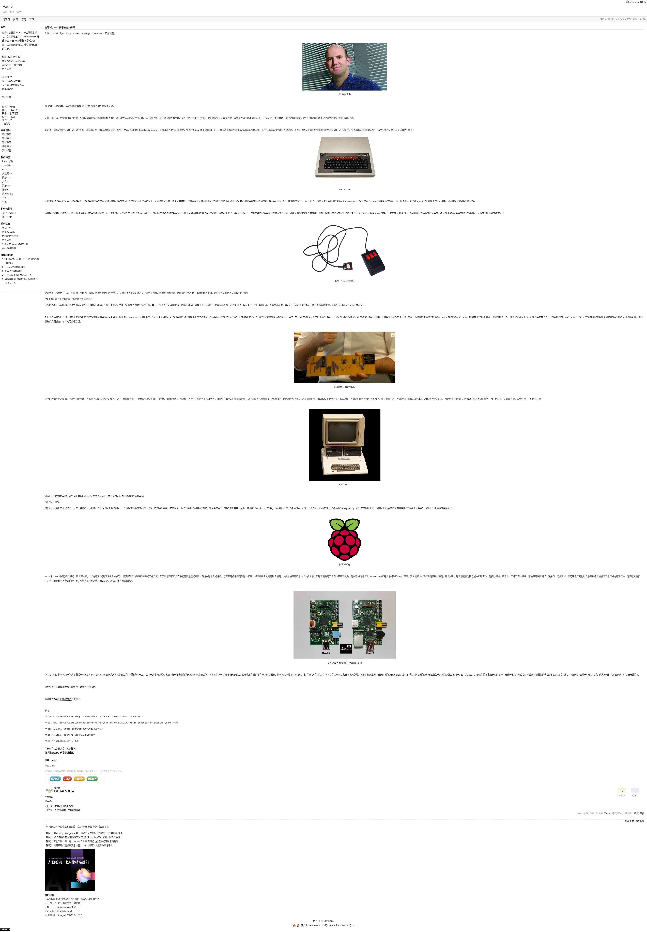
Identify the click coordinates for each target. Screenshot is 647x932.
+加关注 (48, 800)
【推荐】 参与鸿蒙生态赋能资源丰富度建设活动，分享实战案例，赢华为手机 (82, 837)
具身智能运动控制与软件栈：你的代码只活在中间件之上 (74, 898)
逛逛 (95, 826)
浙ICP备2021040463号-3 (341, 925)
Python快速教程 (10, 235)
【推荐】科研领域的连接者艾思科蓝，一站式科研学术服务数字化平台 (79, 845)
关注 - (70, 790)
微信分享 (92, 778)
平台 (5, 197)
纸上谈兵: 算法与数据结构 (15, 243)
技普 (5, 189)
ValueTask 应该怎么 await (59, 911)
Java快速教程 (9, 247)
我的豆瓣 (6, 97)
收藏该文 (79, 778)
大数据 (7, 173)
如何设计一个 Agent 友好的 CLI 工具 (65, 915)
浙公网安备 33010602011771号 (312, 925)
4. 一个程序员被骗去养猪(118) (17, 275)
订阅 (23, 19)
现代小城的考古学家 (12, 81)
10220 (12, 116)
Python (7, 161)
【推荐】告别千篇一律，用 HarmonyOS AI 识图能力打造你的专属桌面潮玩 (81, 841)
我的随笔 (6, 134)
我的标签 (6, 150)
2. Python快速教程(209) (13, 267)
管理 (31, 19)
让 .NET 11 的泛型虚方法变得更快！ (64, 903)
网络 (6, 177)
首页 (15, 19)
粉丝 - (60, 790)
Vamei (8, 6)
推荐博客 (13, 113)
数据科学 (6, 227)
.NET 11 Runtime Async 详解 (61, 907)
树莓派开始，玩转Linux (13, 60)
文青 (6, 181)
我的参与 (6, 142)
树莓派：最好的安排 (64, 805)
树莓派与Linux (9, 231)
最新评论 (6, 146)
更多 (4, 201)
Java (6, 165)
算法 (6, 185)
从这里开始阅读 (14, 44)
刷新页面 (629, 820)
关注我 (67, 778)
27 (10, 120)
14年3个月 (14, 110)
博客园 (6, 19)
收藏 (636, 813)
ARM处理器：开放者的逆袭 (67, 809)
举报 (642, 813)
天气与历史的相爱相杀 (13, 85)
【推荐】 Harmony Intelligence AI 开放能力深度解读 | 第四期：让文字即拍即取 (83, 833)
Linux (53, 760)
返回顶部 (640, 820)
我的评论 (6, 138)
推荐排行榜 (7, 254)
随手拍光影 (7, 89)
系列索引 (7, 193)
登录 (85, 826)
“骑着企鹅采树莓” (63, 699)
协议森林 (6, 68)
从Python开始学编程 (12, 64)
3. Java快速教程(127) (12, 271)
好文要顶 (55, 778)
